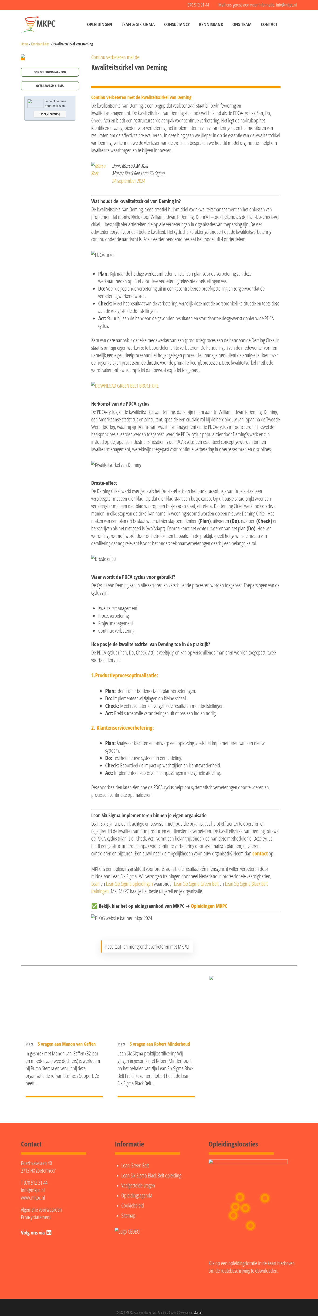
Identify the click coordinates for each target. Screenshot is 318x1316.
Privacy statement (36, 1217)
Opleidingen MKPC (209, 905)
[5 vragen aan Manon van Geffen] (64, 1036)
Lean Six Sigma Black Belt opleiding (151, 1175)
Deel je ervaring (50, 114)
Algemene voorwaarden (41, 1209)
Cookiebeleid (132, 1205)
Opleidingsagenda (136, 1195)
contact (260, 853)
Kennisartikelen (40, 44)
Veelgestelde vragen (138, 1185)
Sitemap (128, 1215)
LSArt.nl (198, 1312)
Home (24, 44)
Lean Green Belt (135, 1165)
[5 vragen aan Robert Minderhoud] (156, 1036)
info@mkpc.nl (33, 1190)
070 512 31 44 (35, 1182)
